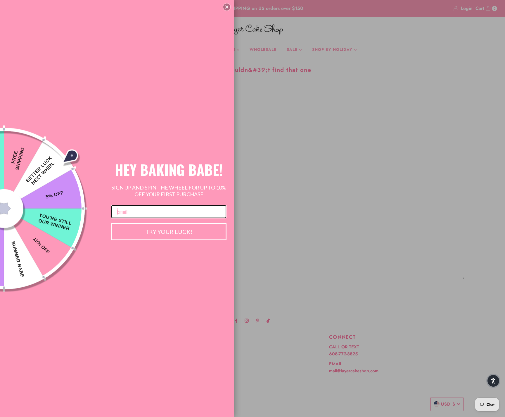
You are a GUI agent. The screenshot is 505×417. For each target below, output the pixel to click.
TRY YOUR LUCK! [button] (169, 231)
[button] (226, 7)
